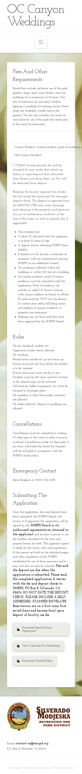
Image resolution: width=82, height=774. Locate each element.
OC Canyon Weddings (35, 16)
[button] (41, 42)
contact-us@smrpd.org (32, 743)
